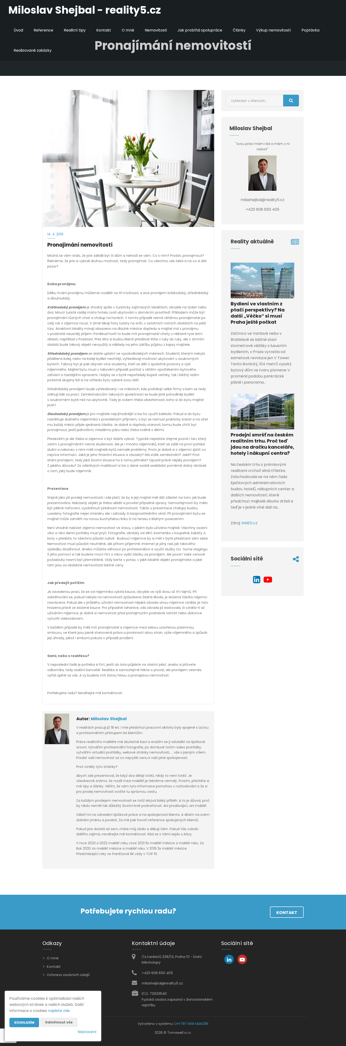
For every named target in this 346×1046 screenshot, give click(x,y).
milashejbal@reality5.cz (162, 983)
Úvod (18, 30)
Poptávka (310, 30)
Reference (43, 30)
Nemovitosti (156, 30)
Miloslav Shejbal (109, 719)
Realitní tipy (75, 30)
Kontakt (103, 30)
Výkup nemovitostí (273, 30)
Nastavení (87, 1031)
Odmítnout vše (59, 1022)
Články (239, 30)
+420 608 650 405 (157, 972)
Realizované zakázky (33, 50)
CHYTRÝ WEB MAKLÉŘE (191, 1023)
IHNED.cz (249, 523)
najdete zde (59, 1010)
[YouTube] (268, 581)
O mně (128, 30)
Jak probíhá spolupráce (199, 30)
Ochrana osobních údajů (68, 974)
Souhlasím (24, 1022)
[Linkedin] (256, 581)
